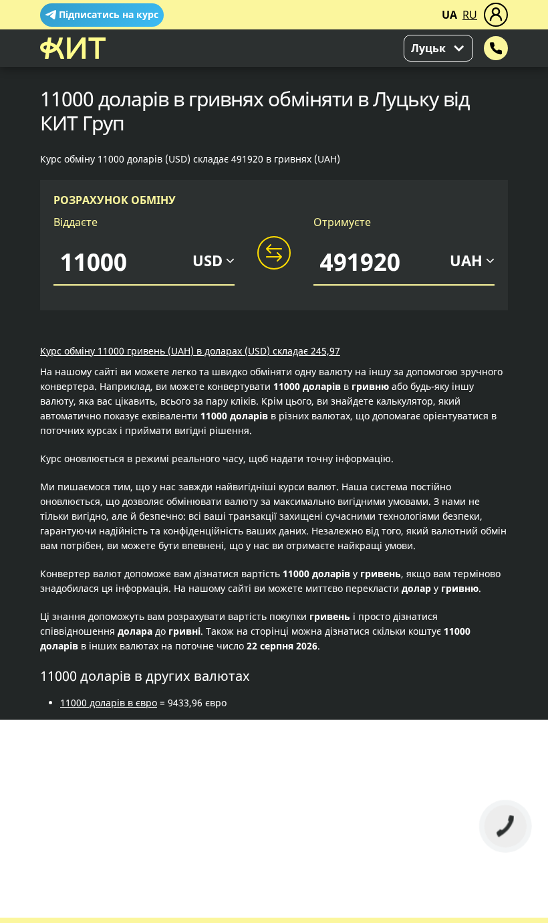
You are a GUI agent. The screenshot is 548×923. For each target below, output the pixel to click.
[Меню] (496, 15)
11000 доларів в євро (108, 702)
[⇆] (274, 253)
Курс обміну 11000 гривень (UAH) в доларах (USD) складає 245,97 (190, 350)
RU (469, 14)
